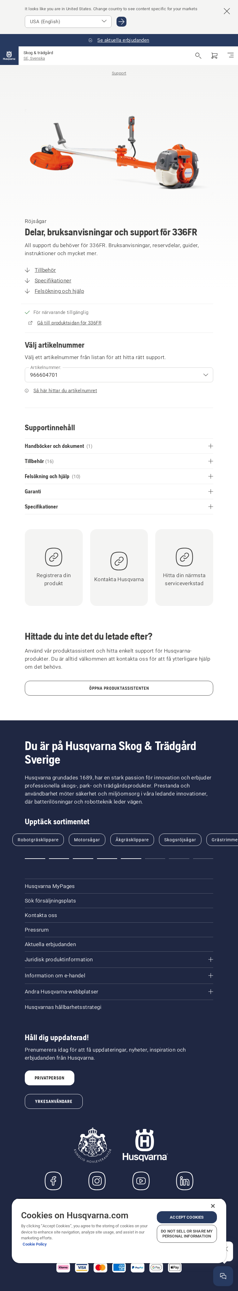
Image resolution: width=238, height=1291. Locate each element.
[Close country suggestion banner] (227, 11)
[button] (35, 858)
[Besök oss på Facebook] (53, 1181)
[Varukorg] (214, 55)
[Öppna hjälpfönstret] (223, 1276)
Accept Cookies (187, 1217)
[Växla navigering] (230, 55)
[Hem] (9, 55)
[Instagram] (97, 1181)
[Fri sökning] (198, 55)
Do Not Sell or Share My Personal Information (187, 1233)
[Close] (212, 1205)
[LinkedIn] (184, 1181)
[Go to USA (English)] (121, 22)
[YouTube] (141, 1181)
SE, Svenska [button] (34, 58)
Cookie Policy (35, 1244)
